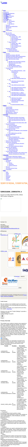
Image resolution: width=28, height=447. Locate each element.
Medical (4, 105)
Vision (7, 12)
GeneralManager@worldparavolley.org (10, 228)
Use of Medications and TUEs (15, 133)
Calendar (8, 53)
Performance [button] (4, 418)
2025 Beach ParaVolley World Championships (16, 56)
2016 (10, 103)
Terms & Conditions (8, 296)
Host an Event (14, 40)
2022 (10, 79)
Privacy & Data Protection (11, 151)
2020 (10, 86)
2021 (10, 83)
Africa (15, 73)
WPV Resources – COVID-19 (12, 112)
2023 (10, 69)
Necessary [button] (3, 337)
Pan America (11, 23)
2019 (10, 91)
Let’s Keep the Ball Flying (11, 168)
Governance (8, 14)
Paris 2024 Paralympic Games (15, 66)
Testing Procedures (13, 125)
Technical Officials (13, 165)
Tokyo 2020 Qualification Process (18, 87)
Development (5, 159)
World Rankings (14, 38)
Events (4, 52)
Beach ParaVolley (12, 42)
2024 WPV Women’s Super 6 (14, 65)
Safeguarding (5, 155)
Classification (9, 107)
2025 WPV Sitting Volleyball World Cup (14, 57)
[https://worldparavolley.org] (4, 2)
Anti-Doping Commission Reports (16, 146)
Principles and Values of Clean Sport (17, 118)
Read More (9, 308)
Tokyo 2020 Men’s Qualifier (17, 88)
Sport (4, 31)
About (4, 10)
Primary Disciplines (10, 34)
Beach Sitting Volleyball (14, 51)
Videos (7, 174)
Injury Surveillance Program (12, 109)
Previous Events (9, 68)
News (7, 172)
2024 (7, 60)
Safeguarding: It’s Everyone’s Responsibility (15, 157)
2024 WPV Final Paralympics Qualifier (17, 61)
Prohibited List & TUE (10, 129)
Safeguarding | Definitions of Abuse (14, 156)
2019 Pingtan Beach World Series (18, 94)
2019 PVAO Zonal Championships (18, 95)
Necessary (4, 338)
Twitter (7, 178)
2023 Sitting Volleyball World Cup (18, 78)
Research (8, 25)
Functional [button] (3, 410)
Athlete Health (9, 108)
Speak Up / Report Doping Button (13, 140)
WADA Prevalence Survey (11, 113)
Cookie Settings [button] (4, 313)
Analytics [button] (3, 425)
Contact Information (13, 148)
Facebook (8, 177)
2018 (10, 96)
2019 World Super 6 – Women (17, 92)
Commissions (9, 17)
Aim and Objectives (10, 13)
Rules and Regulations (16, 39)
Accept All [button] (11, 313)
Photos (7, 173)
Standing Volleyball (13, 49)
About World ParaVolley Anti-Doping (16, 117)
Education (8, 135)
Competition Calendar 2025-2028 (13, 55)
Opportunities (9, 30)
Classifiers (11, 164)
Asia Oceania (12, 21)
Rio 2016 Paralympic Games (17, 104)
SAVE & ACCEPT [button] (5, 445)
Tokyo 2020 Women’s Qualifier (17, 90)
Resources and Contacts (11, 147)
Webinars (8, 166)
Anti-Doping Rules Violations (15, 126)
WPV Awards (8, 27)
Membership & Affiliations (12, 26)
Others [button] (2, 433)
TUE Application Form (10, 134)
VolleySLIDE (8, 160)
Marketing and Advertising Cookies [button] (9, 439)
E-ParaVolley (9, 169)
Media (4, 170)
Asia (15, 74)
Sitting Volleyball (12, 35)
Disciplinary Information (11, 142)
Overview (8, 116)
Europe (10, 22)
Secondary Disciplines (11, 48)
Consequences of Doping (14, 127)
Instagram (8, 179)
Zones (7, 18)
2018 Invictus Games (16, 99)
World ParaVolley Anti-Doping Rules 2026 (18, 122)
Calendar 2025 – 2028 (16, 36)
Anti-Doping (5, 114)
